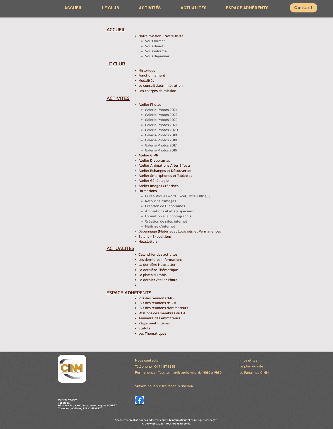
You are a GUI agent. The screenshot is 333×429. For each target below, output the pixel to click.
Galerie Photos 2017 (161, 145)
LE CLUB (115, 63)
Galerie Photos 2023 (161, 114)
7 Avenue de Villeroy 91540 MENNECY (80, 408)
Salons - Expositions (154, 236)
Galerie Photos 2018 (161, 140)
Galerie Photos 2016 (161, 150)
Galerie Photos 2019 (161, 135)
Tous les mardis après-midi (177, 372)
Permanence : (146, 372)
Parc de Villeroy (67, 400)
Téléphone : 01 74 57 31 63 (155, 366)
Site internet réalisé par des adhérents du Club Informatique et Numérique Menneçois (166, 420)
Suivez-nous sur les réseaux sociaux (164, 385)
